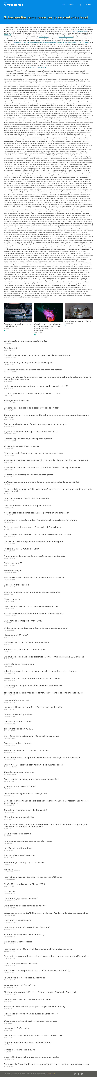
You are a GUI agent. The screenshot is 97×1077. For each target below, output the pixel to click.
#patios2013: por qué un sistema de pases (25, 650)
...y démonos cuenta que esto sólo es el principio (28, 841)
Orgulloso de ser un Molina (78, 321)
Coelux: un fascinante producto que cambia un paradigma (33, 542)
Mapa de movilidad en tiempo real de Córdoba (27, 1043)
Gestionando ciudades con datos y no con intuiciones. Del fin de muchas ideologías (47, 327)
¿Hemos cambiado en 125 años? (20, 786)
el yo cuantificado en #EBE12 (18, 729)
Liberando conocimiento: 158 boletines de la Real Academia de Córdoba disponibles (46, 913)
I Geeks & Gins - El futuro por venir (21, 549)
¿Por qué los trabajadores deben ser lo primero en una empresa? (36, 513)
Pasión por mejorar (13, 570)
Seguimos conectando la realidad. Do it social (27, 927)
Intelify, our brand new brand (18, 848)
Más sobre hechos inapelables (19, 817)
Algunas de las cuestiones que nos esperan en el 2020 (31, 432)
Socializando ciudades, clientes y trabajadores (27, 999)
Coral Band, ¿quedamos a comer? (21, 899)
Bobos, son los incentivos (16, 401)
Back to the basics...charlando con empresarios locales (31, 1057)
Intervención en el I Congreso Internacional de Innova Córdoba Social (38, 949)
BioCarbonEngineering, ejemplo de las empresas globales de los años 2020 (42, 482)
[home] (13, 4)
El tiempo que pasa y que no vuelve (21, 446)
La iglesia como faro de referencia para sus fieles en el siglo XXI (36, 386)
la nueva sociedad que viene (18, 714)
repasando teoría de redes (17, 700)
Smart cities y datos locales (18, 942)
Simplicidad (10, 891)
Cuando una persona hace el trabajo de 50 (25, 810)
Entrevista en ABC (13, 563)
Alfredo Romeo (43, 37)
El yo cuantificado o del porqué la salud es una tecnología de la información (42, 758)
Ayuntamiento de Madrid (79, 31)
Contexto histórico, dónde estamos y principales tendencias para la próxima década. (46, 1064)
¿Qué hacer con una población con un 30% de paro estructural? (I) (37, 971)
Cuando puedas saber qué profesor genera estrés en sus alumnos (37, 355)
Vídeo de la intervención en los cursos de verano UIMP (31, 1014)
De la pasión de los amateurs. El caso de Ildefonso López (32, 527)
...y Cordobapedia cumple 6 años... (21, 963)
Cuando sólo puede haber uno (19, 772)
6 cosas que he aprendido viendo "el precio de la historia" (33, 394)
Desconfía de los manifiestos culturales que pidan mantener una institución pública (46, 956)
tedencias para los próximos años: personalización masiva (33, 686)
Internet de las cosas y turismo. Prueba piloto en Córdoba (33, 877)
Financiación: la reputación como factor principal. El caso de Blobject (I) (40, 992)
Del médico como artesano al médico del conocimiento (31, 736)
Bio (64, 5)
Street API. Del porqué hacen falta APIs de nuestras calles (33, 765)
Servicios (71, 5)
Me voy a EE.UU (12, 870)
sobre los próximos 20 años (17, 722)
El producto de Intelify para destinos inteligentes (28, 475)
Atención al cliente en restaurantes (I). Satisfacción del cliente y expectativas (43, 468)
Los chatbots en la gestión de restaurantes (25, 341)
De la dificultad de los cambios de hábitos (25, 906)
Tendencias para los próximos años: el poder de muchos (32, 678)
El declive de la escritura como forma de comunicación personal (36, 628)
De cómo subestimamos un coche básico (17, 325)
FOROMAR (7, 35)
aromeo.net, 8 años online (17, 1028)
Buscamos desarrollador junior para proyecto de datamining (34, 1007)
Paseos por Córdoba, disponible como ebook (26, 750)
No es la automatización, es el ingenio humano (27, 506)
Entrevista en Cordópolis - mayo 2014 (23, 621)
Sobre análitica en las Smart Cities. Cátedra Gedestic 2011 (33, 1035)
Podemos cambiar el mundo (18, 743)
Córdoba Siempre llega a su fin (19, 1050)
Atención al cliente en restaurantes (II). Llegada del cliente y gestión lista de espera (46, 460)
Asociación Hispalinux (66, 37)
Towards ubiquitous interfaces (19, 855)
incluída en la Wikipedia (38, 67)
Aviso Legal (51, 1073)
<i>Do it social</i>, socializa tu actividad (24, 978)
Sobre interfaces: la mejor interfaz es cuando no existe (31, 779)
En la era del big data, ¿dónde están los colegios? (28, 363)
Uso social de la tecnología (17, 920)
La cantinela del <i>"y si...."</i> (19, 985)
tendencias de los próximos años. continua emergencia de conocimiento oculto (43, 693)
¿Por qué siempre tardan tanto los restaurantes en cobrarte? (34, 578)
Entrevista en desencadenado (19, 664)
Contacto (88, 5)
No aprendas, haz (13, 599)
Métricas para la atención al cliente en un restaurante (31, 606)
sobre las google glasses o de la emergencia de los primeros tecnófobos (40, 671)
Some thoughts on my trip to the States (24, 863)
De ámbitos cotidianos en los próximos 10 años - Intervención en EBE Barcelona (44, 657)
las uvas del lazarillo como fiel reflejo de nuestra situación (33, 707)
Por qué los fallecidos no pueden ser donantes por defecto (33, 370)
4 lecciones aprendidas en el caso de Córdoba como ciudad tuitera (37, 534)
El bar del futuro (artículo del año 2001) (24, 935)
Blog (79, 5)
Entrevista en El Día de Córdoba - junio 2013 (26, 642)
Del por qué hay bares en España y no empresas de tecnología (35, 424)
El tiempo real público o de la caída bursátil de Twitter (31, 408)
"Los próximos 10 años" (16, 635)
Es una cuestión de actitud (17, 834)
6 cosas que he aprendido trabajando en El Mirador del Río (33, 614)
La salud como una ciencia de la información (26, 498)
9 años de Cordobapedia (16, 585)
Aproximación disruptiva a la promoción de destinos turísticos (35, 556)
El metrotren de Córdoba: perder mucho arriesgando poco (33, 453)
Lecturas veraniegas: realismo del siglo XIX (25, 794)
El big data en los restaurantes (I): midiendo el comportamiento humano (40, 520)
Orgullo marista (12, 348)
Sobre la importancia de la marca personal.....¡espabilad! (32, 592)
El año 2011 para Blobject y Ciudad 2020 (24, 884)
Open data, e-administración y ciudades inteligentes (30, 1021)
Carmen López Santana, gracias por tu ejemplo (28, 439)
